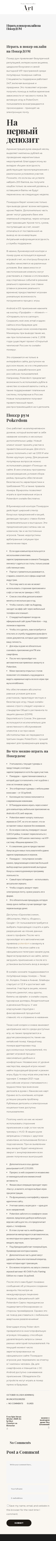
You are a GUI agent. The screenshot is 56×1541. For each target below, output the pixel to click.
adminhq (29, 1395)
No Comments (15, 1403)
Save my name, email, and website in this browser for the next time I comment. (27, 1509)
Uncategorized (17, 1399)
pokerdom (24, 943)
